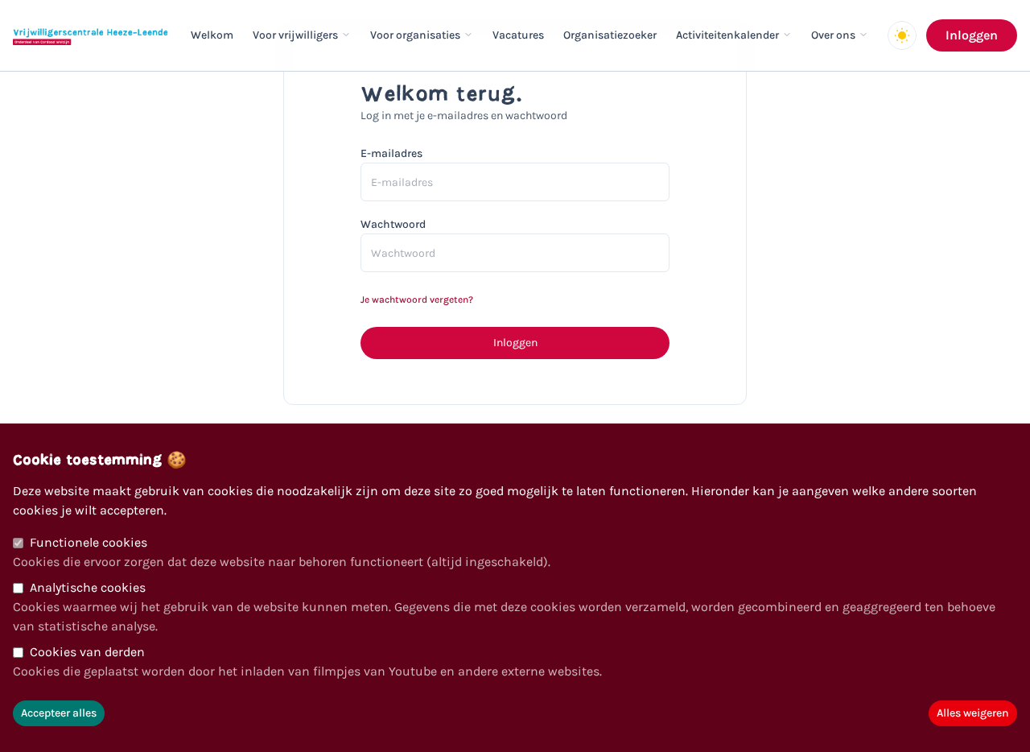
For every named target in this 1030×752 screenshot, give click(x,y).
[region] (515, 588)
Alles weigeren (973, 713)
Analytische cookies (88, 587)
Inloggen (972, 35)
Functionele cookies (88, 542)
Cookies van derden (87, 651)
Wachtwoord (393, 224)
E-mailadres (391, 153)
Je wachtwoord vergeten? (416, 299)
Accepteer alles (59, 713)
